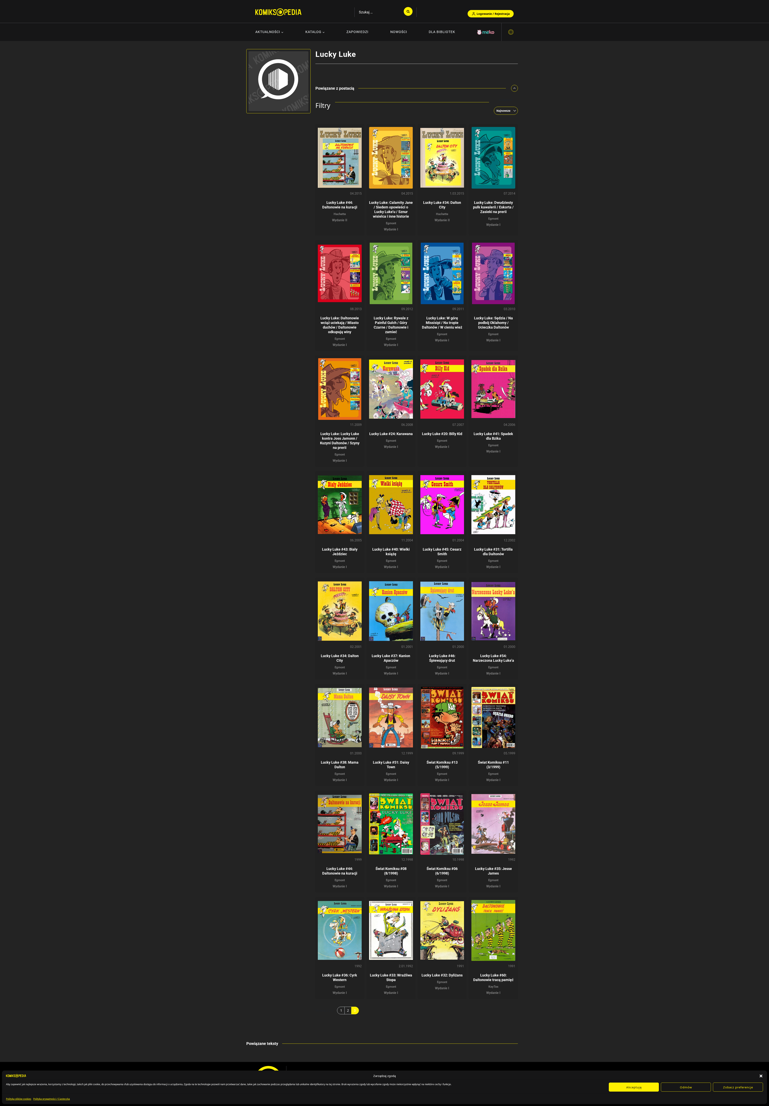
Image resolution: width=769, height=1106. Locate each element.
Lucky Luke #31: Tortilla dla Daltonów (493, 551)
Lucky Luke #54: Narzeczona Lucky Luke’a (493, 658)
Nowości (398, 32)
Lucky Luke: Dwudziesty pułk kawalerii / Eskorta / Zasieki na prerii (493, 207)
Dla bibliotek (442, 32)
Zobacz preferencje (738, 1087)
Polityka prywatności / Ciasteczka (51, 1099)
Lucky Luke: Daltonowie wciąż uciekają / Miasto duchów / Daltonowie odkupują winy (339, 325)
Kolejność (505, 100)
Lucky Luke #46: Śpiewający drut (442, 658)
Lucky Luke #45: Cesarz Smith (442, 551)
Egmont (391, 223)
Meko (486, 32)
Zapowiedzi (357, 32)
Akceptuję (634, 1087)
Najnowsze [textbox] (503, 110)
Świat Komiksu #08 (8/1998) (391, 871)
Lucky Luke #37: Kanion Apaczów (391, 658)
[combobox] (504, 111)
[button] (761, 1076)
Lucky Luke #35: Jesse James (493, 871)
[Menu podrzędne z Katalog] (315, 32)
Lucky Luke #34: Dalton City (340, 658)
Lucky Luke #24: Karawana (391, 434)
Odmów (686, 1087)
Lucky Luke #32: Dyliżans (442, 975)
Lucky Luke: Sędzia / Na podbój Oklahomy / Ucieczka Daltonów (493, 322)
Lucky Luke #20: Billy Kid (442, 434)
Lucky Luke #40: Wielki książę (391, 551)
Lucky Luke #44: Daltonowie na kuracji (339, 871)
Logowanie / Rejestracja (493, 14)
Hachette (340, 214)
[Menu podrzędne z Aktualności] (269, 32)
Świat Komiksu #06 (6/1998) (442, 871)
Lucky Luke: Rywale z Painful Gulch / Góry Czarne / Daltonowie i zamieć (391, 325)
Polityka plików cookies (18, 1099)
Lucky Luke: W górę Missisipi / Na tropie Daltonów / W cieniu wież (442, 322)
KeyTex (493, 986)
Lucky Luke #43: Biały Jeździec (339, 551)
